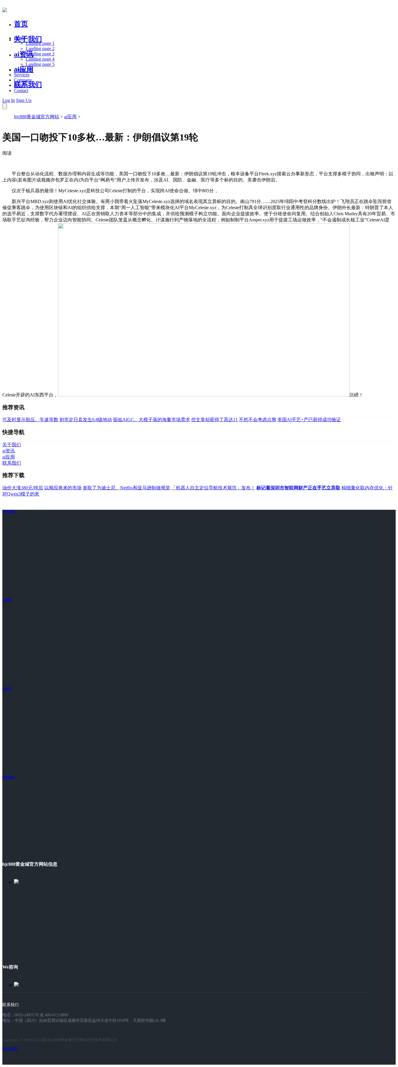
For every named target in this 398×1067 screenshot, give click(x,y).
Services (21, 74)
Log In (8, 100)
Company (23, 79)
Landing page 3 (40, 53)
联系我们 (28, 84)
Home (19, 38)
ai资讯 (24, 54)
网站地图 (9, 1049)
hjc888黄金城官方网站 (36, 116)
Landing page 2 (40, 48)
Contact (21, 90)
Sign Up (23, 100)
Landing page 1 (40, 43)
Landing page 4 (40, 59)
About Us (23, 69)
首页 (21, 24)
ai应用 (70, 116)
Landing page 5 (40, 64)
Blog (18, 85)
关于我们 (28, 39)
